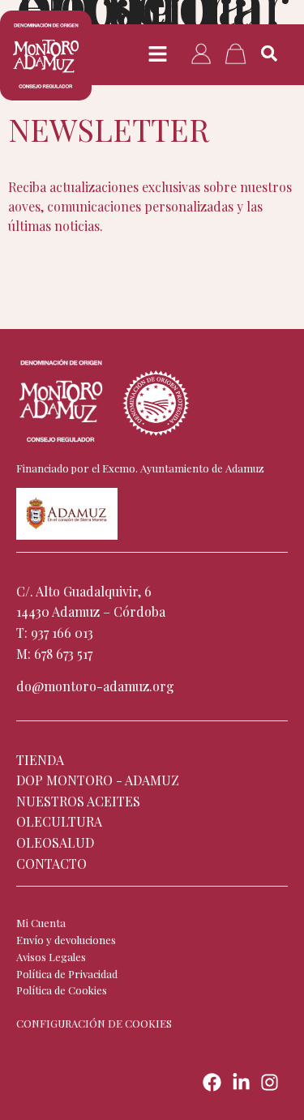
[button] (158, 54)
